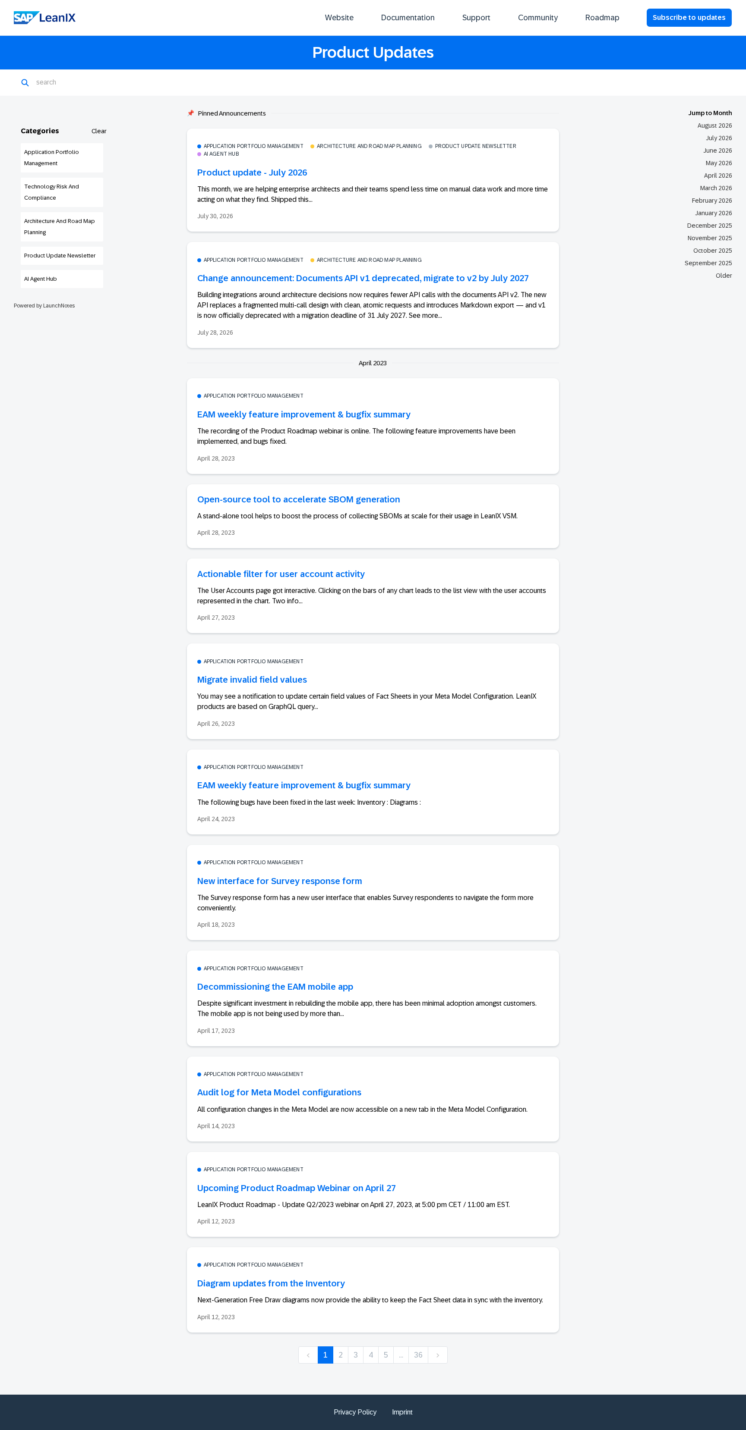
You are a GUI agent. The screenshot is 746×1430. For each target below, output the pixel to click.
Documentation (408, 17)
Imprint (402, 1412)
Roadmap (602, 17)
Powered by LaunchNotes (44, 306)
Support (476, 17)
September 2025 (708, 263)
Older (724, 275)
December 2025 (709, 225)
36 (418, 1355)
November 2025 (710, 238)
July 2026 (719, 138)
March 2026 (716, 188)
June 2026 (717, 150)
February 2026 (712, 200)
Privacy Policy (355, 1412)
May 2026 (719, 163)
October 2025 (712, 250)
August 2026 (715, 125)
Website (339, 17)
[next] (438, 1355)
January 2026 (713, 213)
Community (538, 17)
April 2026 (718, 175)
